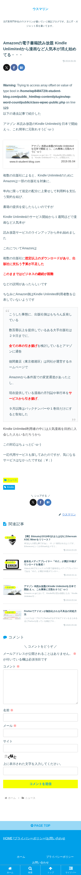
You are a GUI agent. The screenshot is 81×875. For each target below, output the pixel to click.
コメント (11, 666)
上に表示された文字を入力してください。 (33, 763)
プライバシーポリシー (30, 838)
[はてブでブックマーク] (21, 67)
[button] (72, 622)
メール (10, 725)
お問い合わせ (55, 838)
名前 (8, 710)
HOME (8, 838)
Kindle (10, 487)
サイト (8, 741)
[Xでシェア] (6, 67)
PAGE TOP (41, 825)
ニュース (12, 480)
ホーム (21, 856)
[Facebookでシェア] (14, 67)
